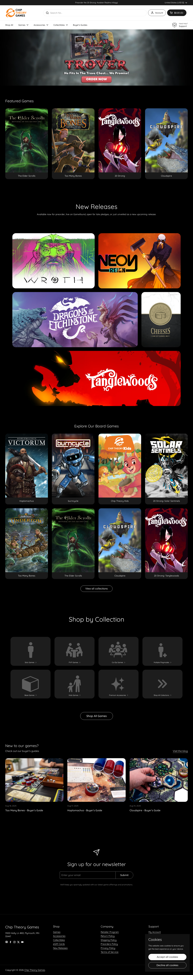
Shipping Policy (109, 940)
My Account (154, 932)
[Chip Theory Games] (16, 13)
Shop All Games (96, 716)
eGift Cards (59, 944)
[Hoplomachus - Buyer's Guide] (96, 780)
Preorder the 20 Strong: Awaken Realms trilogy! (96, 3)
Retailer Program (110, 932)
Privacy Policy (108, 948)
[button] (176, 12)
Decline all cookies (167, 965)
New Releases (60, 948)
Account (159, 12)
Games (56, 932)
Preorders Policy (109, 944)
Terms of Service (109, 952)
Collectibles (59, 940)
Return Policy (108, 936)
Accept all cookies (167, 956)
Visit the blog (180, 751)
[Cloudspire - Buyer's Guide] (159, 780)
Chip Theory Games (34, 970)
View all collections (96, 588)
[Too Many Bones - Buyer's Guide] (34, 780)
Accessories (59, 936)
